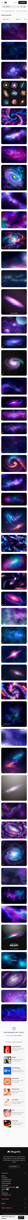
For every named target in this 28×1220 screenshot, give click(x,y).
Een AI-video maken (22, 11)
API (2, 1191)
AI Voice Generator (6, 1183)
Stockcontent (5, 1185)
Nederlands (14, 1166)
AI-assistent (4, 1177)
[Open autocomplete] (3, 6)
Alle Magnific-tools (6, 1195)
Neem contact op (7, 1208)
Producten (5, 1173)
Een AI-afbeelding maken (8, 11)
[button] (14, 1166)
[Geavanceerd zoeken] (25, 19)
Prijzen (15, 2)
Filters (19, 19)
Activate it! (21, 1217)
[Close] (26, 1218)
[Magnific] (14, 1152)
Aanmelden (23, 2)
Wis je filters (18, 1035)
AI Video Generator (6, 1181)
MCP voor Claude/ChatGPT (10, 1187)
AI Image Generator (6, 1179)
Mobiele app (5, 1193)
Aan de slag (5, 1199)
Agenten (5, 1189)
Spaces (3, 1176)
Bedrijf (3, 1203)
